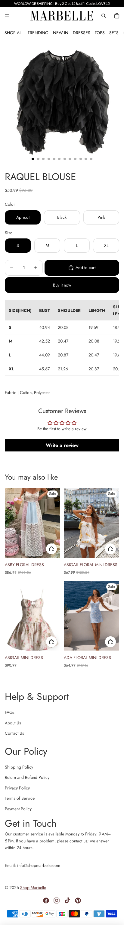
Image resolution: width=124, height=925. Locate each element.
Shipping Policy (19, 767)
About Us (13, 723)
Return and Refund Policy (27, 777)
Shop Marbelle (33, 887)
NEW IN (60, 33)
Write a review (62, 445)
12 (91, 158)
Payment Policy (18, 809)
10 (80, 158)
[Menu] (7, 16)
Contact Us (14, 733)
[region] (62, 3)
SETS (114, 33)
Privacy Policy (17, 788)
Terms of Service (20, 798)
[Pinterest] (78, 900)
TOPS (100, 33)
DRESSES (81, 33)
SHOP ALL (14, 33)
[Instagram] (56, 900)
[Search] (103, 15)
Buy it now (62, 285)
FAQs (9, 712)
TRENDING (38, 33)
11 (85, 158)
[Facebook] (46, 900)
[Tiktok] (67, 900)
